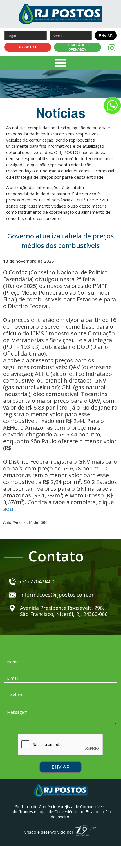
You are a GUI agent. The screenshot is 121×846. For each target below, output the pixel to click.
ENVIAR (106, 35)
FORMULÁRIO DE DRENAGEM (78, 47)
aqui (9, 509)
